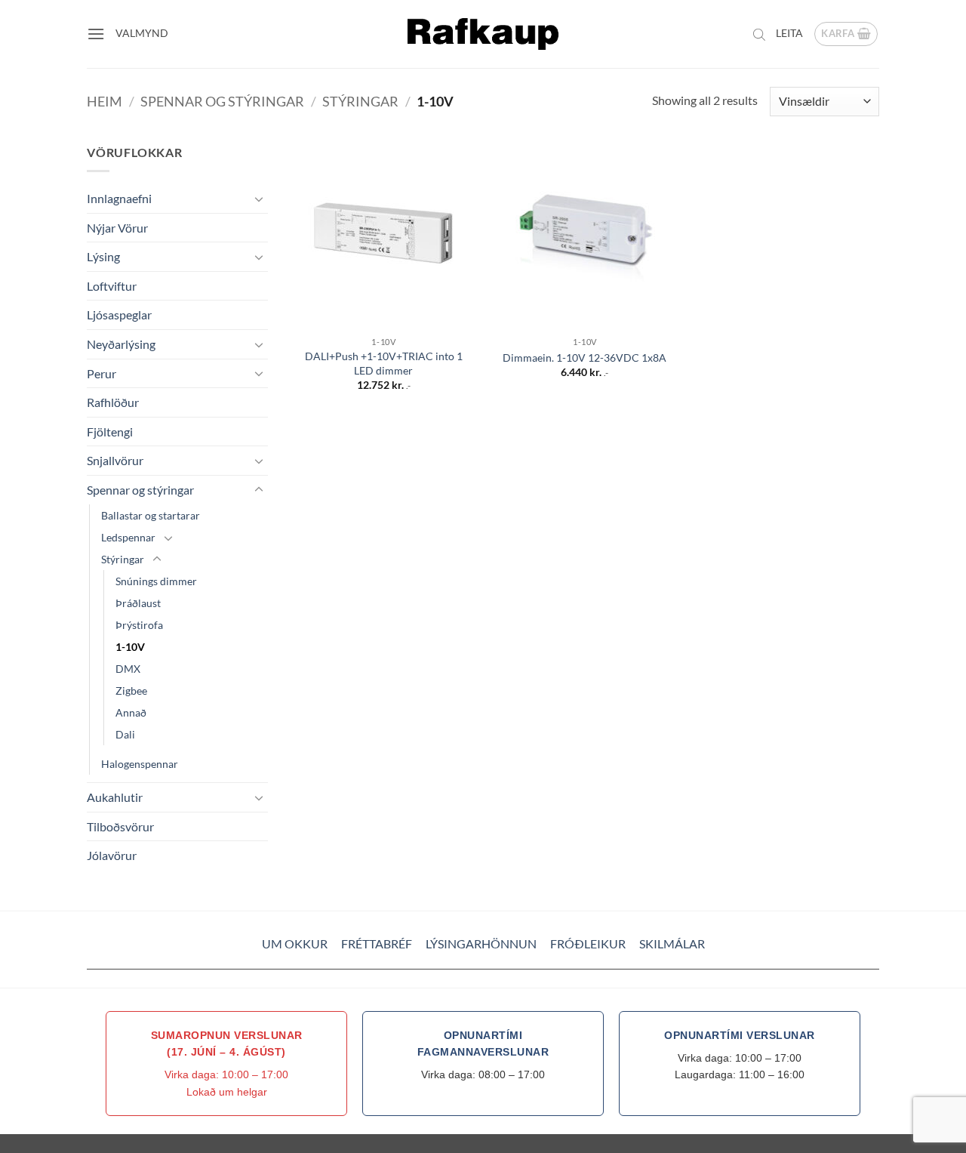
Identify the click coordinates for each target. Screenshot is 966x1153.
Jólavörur (112, 855)
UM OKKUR (295, 943)
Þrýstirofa (139, 624)
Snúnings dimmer (156, 581)
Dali (125, 734)
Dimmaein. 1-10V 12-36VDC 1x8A (584, 357)
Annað (130, 712)
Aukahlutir (115, 797)
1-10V (130, 646)
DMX (127, 668)
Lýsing (103, 256)
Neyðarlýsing (121, 344)
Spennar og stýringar (222, 101)
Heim (104, 101)
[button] (96, 33)
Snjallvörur (115, 460)
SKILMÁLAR (672, 943)
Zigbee (131, 690)
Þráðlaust (138, 603)
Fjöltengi (110, 431)
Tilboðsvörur (120, 826)
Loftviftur (112, 286)
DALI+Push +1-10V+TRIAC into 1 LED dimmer (384, 363)
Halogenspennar (139, 763)
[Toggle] (259, 199)
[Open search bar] (759, 34)
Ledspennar (128, 537)
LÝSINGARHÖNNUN (481, 943)
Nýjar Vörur (117, 227)
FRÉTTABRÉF (376, 943)
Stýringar (360, 101)
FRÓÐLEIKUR (588, 943)
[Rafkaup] (483, 33)
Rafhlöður (113, 402)
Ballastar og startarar (150, 515)
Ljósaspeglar (119, 314)
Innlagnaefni (119, 198)
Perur (101, 373)
